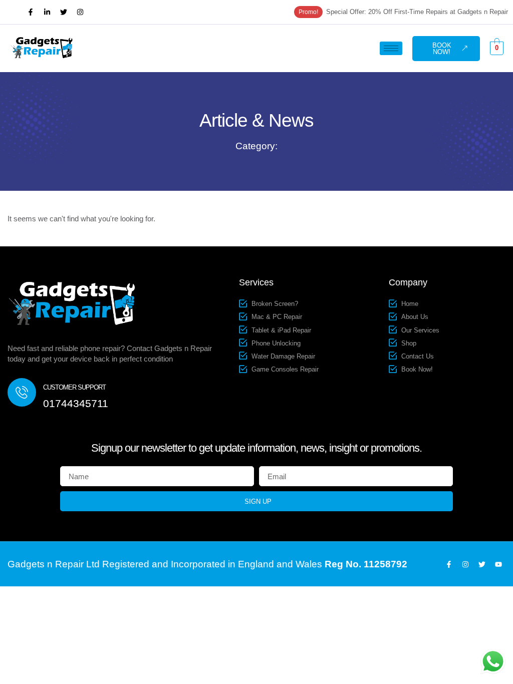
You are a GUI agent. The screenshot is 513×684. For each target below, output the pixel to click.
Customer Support (74, 387)
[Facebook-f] (31, 12)
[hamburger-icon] (391, 48)
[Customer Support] (22, 392)
